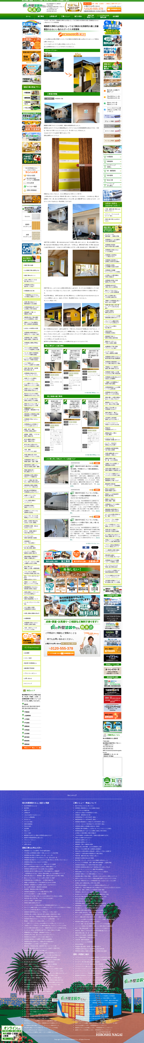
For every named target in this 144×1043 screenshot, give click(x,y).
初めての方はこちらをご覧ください (84, 805)
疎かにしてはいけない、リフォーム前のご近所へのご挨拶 (39, 878)
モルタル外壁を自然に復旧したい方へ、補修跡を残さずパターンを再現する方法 (45, 928)
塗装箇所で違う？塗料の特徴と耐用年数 (111, 337)
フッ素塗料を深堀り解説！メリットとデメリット (112, 550)
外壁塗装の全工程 (29, 290)
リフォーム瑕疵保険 (29, 817)
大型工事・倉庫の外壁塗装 (82, 939)
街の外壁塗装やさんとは (30, 805)
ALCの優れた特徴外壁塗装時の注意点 (30, 608)
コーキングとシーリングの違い (31, 603)
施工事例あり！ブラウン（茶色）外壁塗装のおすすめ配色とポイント (42, 1023)
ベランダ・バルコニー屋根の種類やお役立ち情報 (31, 562)
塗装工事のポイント (30, 275)
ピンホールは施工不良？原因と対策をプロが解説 (31, 399)
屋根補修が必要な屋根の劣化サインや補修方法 (31, 475)
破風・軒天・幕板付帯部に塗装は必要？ (30, 430)
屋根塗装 (31, 98)
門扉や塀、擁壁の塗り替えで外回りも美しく (86, 855)
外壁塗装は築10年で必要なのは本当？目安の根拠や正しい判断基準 (41, 871)
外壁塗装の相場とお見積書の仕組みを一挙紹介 (87, 826)
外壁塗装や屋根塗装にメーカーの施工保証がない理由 (112, 362)
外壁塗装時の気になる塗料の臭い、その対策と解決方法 (38, 880)
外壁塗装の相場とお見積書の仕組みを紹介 (112, 265)
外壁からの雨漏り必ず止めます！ (84, 837)
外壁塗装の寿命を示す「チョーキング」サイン (31, 374)
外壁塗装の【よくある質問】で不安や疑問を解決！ (37, 850)
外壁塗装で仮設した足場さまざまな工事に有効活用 (112, 372)
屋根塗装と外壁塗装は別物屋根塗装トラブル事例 (31, 414)
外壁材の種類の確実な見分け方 (109, 311)
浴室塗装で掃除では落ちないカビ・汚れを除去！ (88, 921)
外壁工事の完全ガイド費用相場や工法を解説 (30, 302)
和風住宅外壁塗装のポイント (110, 428)
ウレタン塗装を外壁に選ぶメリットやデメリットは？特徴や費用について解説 (95, 998)
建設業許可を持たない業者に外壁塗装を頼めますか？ (38, 835)
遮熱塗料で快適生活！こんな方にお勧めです (86, 975)
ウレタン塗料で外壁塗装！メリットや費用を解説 (31, 353)
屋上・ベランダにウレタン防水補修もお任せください (31, 578)
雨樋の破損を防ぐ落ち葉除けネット (29, 470)
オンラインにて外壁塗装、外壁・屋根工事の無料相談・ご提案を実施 (93, 862)
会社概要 (116, 16)
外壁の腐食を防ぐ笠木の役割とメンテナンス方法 (31, 455)
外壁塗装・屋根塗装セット (31, 103)
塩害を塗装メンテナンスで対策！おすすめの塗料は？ (38, 989)
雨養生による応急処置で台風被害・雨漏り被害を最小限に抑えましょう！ (43, 1000)
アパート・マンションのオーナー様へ (112, 214)
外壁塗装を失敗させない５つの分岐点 (112, 250)
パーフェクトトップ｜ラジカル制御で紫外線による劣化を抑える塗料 (93, 957)
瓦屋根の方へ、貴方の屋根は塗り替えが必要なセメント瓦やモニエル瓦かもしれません (98, 887)
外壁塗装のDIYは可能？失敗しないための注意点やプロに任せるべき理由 (43, 896)
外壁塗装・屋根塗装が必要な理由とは (34, 889)
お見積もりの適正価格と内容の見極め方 (112, 276)
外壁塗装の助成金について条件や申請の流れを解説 (88, 864)
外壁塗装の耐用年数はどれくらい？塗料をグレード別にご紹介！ (41, 912)
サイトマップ (28, 683)
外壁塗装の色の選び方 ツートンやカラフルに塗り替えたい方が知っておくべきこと (46, 859)
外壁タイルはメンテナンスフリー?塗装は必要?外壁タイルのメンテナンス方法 (95, 878)
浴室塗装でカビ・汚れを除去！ (30, 542)
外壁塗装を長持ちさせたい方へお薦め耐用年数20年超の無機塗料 (92, 1016)
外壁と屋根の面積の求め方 (31, 613)
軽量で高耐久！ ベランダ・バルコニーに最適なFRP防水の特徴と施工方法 (43, 980)
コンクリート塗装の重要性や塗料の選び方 (30, 552)
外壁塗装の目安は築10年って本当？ (29, 285)
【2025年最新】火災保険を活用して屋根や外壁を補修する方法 (91, 835)
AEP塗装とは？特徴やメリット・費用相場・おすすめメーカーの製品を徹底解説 (96, 1002)
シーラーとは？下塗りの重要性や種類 (111, 352)
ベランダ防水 (31, 108)
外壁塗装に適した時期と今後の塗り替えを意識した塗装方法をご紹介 (42, 914)
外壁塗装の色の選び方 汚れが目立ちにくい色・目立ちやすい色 (40, 857)
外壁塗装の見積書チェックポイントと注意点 (112, 271)
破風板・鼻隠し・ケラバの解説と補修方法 (31, 435)
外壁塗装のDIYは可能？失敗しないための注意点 (112, 393)
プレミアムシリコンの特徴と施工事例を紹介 (111, 566)
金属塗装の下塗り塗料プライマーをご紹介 (111, 347)
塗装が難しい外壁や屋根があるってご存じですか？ (112, 398)
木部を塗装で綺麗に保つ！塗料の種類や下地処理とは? (113, 469)
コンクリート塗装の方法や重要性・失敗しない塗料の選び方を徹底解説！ (94, 926)
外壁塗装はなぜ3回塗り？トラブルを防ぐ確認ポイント (38, 937)
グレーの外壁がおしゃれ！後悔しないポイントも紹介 (112, 525)
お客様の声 (53, 16)
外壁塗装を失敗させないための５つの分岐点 (36, 862)
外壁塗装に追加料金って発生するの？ (110, 255)
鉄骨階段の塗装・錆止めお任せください (31, 526)
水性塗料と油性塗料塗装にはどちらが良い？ (112, 418)
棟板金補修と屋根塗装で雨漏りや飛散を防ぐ (31, 557)
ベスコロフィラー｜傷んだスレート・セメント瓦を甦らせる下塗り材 (93, 966)
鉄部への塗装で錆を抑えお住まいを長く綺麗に (31, 521)
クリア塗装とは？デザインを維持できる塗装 (31, 363)
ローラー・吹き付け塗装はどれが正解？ (110, 444)
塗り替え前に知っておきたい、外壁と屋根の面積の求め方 (39, 961)
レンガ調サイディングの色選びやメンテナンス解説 (31, 384)
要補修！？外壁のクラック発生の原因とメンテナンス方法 (39, 921)
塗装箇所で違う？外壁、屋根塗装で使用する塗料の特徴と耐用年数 (92, 1007)
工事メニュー (65, 16)
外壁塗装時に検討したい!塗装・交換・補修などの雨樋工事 (90, 903)
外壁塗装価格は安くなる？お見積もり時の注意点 (31, 308)
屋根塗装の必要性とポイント (82, 842)
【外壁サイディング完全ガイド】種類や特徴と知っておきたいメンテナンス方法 (45, 925)
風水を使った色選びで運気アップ (113, 91)
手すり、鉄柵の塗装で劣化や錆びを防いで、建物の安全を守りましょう (93, 917)
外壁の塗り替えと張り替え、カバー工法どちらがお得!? (38, 898)
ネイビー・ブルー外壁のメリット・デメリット (112, 520)
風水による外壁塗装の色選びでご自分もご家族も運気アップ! (40, 866)
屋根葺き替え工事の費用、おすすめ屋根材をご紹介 (88, 846)
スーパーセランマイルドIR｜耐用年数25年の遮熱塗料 (89, 964)
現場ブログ (27, 810)
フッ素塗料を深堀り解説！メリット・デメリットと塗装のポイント (41, 1025)
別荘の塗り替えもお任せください (112, 220)
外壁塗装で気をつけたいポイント (31, 419)
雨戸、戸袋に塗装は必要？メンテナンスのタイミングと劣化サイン (92, 928)
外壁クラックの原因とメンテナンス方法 (30, 379)
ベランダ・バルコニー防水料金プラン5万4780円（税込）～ (90, 824)
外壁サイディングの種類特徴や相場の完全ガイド (31, 389)
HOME (46, 20)
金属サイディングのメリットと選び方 (30, 496)
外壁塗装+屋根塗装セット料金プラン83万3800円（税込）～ (91, 821)
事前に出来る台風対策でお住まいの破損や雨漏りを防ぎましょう (41, 998)
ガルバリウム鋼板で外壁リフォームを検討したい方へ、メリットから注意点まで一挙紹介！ (48, 907)
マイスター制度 (28, 821)
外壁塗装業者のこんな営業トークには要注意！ (112, 388)
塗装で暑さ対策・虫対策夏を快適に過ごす (31, 369)
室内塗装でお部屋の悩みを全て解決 (84, 858)
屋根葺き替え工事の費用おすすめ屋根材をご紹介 (31, 318)
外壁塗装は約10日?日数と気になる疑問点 (111, 286)
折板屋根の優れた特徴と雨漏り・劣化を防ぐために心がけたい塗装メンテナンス (96, 876)
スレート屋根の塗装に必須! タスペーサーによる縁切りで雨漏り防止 (42, 948)
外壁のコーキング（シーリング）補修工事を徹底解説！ (89, 869)
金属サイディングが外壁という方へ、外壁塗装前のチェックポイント (93, 1030)
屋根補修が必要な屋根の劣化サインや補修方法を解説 (89, 910)
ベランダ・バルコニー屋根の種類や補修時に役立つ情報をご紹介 (41, 975)
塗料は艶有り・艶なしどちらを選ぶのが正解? (111, 413)
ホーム (28, 16)
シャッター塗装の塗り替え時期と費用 (30, 547)
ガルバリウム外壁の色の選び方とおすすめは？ (36, 909)
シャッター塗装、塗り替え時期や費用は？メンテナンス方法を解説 (92, 923)
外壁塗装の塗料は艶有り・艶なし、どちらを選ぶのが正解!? (90, 1011)
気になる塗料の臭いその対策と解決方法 (110, 296)
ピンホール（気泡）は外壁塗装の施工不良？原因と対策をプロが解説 (42, 930)
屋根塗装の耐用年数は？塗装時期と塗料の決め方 (112, 510)
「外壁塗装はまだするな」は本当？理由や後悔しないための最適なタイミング (44, 873)
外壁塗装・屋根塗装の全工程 (82, 815)
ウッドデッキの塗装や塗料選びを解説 (30, 537)
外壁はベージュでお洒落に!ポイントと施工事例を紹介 (113, 540)
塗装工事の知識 (28, 265)
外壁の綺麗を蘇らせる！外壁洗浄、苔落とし (112, 454)
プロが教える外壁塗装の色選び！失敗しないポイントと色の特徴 (41, 853)
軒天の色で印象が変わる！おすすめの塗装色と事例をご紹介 (91, 896)
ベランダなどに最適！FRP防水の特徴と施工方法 (31, 572)
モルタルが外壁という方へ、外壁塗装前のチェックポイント (91, 1025)
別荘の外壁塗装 (79, 944)
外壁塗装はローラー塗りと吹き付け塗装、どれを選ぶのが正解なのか (42, 955)
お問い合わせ (28, 678)
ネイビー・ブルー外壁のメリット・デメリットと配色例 (38, 1011)
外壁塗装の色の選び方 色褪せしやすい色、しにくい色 (38, 855)
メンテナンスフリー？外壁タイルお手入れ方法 (112, 423)
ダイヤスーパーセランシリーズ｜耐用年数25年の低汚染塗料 (91, 968)
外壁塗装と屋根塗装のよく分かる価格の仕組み (87, 808)
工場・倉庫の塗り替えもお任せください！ (112, 209)
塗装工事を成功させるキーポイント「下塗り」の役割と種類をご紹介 (93, 1020)
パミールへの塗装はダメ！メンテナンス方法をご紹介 (112, 474)
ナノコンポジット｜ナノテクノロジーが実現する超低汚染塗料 (91, 977)
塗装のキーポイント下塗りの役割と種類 (110, 342)
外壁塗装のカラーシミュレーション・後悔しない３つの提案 (40, 864)
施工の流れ (78, 16)
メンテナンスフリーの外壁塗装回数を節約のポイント (112, 316)
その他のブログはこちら (93, 543)
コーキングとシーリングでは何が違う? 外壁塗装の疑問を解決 (40, 957)
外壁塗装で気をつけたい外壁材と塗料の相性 (31, 623)
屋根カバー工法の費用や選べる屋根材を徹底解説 (31, 323)
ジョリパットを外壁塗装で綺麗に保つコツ (112, 438)
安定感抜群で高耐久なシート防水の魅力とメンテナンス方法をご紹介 (42, 984)
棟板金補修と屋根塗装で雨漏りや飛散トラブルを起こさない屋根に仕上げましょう (45, 973)
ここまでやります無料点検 (103, 16)
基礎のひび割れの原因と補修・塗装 (110, 500)
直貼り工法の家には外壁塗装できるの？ (110, 408)
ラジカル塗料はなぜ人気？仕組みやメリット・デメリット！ (40, 1030)
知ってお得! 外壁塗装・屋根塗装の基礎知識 (35, 887)
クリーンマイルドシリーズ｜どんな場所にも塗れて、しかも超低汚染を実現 (95, 989)
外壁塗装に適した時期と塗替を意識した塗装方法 (31, 338)
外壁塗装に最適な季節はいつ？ (31, 343)
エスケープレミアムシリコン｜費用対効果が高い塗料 (89, 971)
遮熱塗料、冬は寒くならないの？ (84, 1005)
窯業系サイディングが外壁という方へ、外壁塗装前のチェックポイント (93, 1027)
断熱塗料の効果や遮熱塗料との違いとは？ (112, 479)
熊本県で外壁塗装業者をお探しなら (33, 837)
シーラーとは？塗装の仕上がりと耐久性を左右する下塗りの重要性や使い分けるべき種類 (98, 1018)
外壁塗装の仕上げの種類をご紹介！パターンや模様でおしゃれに (41, 1032)
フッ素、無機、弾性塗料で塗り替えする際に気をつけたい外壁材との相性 (43, 968)
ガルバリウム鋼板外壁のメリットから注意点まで (112, 321)
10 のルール (27, 819)
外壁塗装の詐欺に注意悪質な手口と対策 (111, 281)
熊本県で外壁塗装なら (30, 663)
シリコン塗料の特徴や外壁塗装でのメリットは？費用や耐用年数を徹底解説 (95, 993)
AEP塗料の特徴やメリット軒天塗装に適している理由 (112, 581)
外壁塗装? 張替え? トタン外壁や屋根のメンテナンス (89, 874)
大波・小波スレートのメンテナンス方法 (30, 628)
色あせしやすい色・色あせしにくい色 (112, 103)
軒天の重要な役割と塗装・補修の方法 (30, 440)
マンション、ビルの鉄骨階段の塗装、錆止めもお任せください (91, 914)
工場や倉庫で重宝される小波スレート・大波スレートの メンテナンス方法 (43, 971)
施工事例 (41, 16)
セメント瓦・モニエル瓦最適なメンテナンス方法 (31, 516)
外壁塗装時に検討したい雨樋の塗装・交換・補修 (31, 460)
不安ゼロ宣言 (27, 826)
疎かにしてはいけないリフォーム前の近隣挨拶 (112, 291)
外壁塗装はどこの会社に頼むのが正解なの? (35, 950)
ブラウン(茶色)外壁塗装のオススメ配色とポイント (112, 545)
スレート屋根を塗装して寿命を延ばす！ (85, 937)
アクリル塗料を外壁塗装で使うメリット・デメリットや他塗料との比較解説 (95, 996)
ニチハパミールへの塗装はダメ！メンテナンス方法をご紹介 (40, 993)
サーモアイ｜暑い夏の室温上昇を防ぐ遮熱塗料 (87, 961)
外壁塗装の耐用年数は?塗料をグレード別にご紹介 (31, 333)
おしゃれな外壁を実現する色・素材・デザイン (112, 515)
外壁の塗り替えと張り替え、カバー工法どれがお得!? (112, 307)
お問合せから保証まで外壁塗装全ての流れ (86, 812)
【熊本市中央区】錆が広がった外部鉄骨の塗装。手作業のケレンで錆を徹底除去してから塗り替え (85, 468)
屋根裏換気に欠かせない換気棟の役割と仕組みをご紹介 (38, 986)
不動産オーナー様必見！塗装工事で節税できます (112, 367)
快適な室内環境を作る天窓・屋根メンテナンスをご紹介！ (90, 899)
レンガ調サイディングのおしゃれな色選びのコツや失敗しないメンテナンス (44, 923)
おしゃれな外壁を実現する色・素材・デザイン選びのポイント (40, 1009)
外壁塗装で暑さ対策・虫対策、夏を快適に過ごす (88, 946)
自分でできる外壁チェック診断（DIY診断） (35, 894)
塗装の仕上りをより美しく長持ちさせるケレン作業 (31, 404)
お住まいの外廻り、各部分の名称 (33, 900)
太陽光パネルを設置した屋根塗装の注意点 (112, 464)
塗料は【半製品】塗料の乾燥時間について (31, 598)
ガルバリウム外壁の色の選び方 (110, 327)
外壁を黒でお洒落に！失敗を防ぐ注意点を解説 (112, 530)
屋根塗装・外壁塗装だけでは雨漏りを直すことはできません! (40, 884)
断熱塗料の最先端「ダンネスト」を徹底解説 (112, 484)
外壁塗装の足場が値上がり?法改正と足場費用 (113, 377)
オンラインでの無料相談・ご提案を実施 (112, 235)
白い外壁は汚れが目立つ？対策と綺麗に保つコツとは (112, 535)
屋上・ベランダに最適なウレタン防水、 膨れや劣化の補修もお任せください (44, 982)
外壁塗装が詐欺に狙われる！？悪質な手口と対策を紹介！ (39, 941)
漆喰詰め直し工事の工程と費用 (110, 433)
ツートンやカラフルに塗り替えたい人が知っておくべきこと (114, 109)
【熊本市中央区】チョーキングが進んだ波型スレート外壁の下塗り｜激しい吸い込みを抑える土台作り (85, 522)
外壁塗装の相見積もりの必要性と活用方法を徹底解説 (38, 939)
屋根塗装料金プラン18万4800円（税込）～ (86, 819)
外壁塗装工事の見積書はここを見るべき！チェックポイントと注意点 (93, 828)
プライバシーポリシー (30, 673)
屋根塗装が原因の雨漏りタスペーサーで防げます (31, 486)
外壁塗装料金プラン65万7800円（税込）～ (86, 817)
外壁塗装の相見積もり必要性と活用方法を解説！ (112, 260)
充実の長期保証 (28, 824)
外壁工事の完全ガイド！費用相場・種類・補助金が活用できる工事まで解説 (44, 875)
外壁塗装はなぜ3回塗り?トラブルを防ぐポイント (31, 425)
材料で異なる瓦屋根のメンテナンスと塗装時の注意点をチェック (92, 885)
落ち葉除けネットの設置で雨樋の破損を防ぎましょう (89, 908)
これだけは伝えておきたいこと (32, 815)
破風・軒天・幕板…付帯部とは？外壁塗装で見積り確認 (89, 889)
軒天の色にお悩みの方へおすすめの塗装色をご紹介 (31, 445)
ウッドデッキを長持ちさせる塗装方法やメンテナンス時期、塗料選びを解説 (95, 919)
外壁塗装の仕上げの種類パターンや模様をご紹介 (112, 561)
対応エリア (27, 830)
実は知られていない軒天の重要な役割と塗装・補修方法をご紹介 (92, 894)
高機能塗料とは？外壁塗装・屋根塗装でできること (31, 410)
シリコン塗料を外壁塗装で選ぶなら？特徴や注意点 (31, 358)
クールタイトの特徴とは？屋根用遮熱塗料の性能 (112, 571)
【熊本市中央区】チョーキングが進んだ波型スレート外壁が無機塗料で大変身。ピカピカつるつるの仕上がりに (85, 495)
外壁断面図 (27, 618)
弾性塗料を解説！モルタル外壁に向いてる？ (112, 556)
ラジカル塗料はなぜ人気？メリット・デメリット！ (112, 576)
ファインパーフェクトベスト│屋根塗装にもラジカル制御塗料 (91, 959)
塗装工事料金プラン (90, 16)
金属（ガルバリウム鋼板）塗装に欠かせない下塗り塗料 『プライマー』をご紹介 (96, 1023)
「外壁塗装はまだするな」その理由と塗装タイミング (31, 295)
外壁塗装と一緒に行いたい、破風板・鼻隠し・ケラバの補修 (91, 892)
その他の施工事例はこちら (92, 392)
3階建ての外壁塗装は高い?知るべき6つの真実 (112, 301)
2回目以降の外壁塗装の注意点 (110, 332)
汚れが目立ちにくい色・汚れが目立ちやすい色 (114, 97)
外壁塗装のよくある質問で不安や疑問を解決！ (112, 240)
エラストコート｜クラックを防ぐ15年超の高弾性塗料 (89, 980)
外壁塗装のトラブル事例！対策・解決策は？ (112, 505)
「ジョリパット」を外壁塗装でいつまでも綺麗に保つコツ (39, 966)
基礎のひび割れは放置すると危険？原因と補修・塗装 (38, 1002)
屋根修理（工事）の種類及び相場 (30, 313)
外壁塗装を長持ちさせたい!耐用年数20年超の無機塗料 (113, 357)
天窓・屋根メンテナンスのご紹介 (30, 450)
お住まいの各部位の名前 (31, 328)
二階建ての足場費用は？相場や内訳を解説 (112, 383)
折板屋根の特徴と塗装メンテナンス (29, 506)
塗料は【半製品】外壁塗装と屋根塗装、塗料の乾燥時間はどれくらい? (42, 952)
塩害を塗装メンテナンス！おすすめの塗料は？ (31, 592)
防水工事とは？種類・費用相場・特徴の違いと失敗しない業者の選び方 (43, 977)
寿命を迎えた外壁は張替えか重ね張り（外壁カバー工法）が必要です (93, 851)
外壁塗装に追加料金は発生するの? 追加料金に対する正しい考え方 (92, 867)
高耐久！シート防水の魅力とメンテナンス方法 (31, 582)
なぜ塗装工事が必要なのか (31, 270)
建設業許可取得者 (29, 668)
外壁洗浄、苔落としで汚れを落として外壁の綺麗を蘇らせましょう (92, 930)
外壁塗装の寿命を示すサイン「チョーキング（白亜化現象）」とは (41, 918)
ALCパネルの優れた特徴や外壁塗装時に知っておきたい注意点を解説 (42, 959)
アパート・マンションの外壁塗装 (84, 942)
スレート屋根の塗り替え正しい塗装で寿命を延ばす (31, 481)
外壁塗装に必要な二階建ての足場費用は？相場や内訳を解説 (91, 951)
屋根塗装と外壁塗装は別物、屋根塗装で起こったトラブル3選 (40, 946)
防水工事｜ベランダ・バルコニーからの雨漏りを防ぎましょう (91, 860)
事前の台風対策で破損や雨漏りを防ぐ (110, 489)
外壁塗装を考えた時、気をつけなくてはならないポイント (39, 934)
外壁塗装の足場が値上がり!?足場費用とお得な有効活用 (89, 948)
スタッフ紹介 (28, 658)
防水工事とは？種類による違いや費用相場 (31, 567)
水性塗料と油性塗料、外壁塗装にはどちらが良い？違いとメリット (92, 1014)
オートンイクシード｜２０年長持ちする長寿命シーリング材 (91, 991)
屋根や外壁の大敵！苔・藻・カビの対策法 (111, 459)
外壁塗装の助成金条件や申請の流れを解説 (112, 245)
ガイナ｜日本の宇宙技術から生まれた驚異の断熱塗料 (89, 986)
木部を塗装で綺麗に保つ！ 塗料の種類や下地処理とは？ (39, 991)
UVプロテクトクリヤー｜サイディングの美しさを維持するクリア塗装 (93, 982)
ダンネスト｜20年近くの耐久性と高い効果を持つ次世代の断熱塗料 (92, 984)
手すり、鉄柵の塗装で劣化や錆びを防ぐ (30, 531)
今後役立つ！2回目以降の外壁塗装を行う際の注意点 (89, 853)
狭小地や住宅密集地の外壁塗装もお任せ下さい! (31, 491)
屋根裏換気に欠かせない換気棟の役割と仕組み (31, 587)
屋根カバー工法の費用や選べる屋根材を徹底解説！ (88, 849)
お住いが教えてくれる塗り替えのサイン (30, 280)
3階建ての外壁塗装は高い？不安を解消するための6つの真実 (40, 882)
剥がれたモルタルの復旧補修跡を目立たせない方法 (31, 394)
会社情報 (26, 828)
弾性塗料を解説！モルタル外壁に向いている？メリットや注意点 (41, 1027)
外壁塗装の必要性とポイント (82, 840)
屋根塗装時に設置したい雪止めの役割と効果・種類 (31, 465)
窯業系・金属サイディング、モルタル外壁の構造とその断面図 (40, 964)
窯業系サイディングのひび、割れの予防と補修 (112, 403)
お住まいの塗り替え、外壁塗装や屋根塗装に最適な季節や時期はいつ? (42, 916)
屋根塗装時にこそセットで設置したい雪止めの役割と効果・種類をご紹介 (94, 905)
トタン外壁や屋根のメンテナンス (30, 501)
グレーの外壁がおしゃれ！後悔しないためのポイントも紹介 (40, 1014)
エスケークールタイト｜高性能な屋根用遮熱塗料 (88, 973)
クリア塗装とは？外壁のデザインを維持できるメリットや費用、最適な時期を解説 (96, 1000)
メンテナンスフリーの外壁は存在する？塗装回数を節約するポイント (42, 905)
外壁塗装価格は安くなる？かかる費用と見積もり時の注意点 (91, 830)
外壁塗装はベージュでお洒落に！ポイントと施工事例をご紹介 (40, 1020)
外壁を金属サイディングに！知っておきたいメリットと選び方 (91, 871)
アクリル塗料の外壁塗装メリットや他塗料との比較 (31, 348)
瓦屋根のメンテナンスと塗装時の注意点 (31, 511)
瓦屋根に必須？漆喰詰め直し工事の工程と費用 (87, 883)
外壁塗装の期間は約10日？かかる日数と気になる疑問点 (39, 869)
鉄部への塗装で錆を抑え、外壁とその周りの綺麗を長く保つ (91, 912)
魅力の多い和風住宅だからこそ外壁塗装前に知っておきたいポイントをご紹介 (95, 880)
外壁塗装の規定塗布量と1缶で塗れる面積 (112, 449)
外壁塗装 (31, 93)
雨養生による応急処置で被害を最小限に (112, 494)
